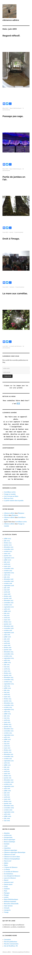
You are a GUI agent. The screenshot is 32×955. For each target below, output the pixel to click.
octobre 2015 (8, 656)
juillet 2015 (7, 662)
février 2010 (7, 801)
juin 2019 (7, 577)
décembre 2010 (8, 780)
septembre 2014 (9, 684)
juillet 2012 (7, 739)
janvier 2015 (7, 675)
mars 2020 (7, 566)
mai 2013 (6, 718)
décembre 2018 (8, 579)
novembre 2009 (9, 807)
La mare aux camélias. (15, 293)
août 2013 (7, 711)
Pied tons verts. (9, 498)
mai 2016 (7, 641)
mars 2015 (7, 671)
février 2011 (7, 775)
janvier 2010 (7, 803)
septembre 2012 (9, 735)
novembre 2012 (9, 731)
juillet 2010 (7, 790)
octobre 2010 (8, 784)
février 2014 (7, 699)
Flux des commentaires (11, 944)
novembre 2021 (9, 549)
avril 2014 (7, 694)
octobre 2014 (8, 681)
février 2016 (7, 647)
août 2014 (7, 686)
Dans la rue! (7, 861)
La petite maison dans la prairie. (14, 500)
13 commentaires (19, 287)
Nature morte (8, 884)
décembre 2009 (9, 805)
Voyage (6, 912)
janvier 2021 (7, 555)
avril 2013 (7, 720)
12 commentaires (18, 232)
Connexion (7, 939)
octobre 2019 (8, 570)
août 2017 (7, 609)
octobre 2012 (8, 733)
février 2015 (7, 673)
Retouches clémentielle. (11, 903)
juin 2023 (7, 540)
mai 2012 (7, 743)
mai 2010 (7, 795)
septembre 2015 (9, 658)
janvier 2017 (7, 624)
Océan (6, 886)
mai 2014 (7, 692)
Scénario (12, 287)
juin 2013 (7, 716)
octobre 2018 (8, 583)
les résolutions (8, 874)
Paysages (7, 893)
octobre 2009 (8, 810)
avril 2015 (7, 669)
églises (6, 863)
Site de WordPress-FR (11, 946)
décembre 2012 (8, 728)
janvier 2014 (7, 701)
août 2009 (7, 814)
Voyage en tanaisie (10, 494)
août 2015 (7, 660)
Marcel (6, 880)
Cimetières (7, 848)
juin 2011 (6, 767)
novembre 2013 (8, 705)
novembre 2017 (8, 602)
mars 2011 (7, 773)
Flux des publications (10, 941)
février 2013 (7, 724)
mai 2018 (7, 590)
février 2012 (7, 750)
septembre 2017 (9, 607)
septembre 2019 (9, 572)
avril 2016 (7, 643)
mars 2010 (7, 799)
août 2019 (7, 575)
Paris (5, 891)
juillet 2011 (7, 765)
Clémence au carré (9, 854)
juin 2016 (7, 639)
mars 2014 (7, 696)
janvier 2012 (7, 752)
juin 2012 (7, 741)
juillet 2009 (7, 816)
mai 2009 (7, 820)
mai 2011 (6, 769)
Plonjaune (21, 513)
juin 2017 (7, 613)
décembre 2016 (8, 626)
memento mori (8, 882)
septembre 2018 (9, 585)
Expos (6, 865)
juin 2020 (7, 562)
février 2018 (7, 596)
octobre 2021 (8, 551)
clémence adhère (10, 20)
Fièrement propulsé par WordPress (21, 952)
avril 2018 (7, 592)
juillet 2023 (7, 538)
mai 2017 (6, 615)
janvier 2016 (8, 649)
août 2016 (7, 634)
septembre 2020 (9, 558)
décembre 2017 (8, 600)
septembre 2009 (9, 812)
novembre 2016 (9, 628)
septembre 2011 (9, 760)
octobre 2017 (8, 605)
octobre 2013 (8, 707)
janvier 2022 (8, 545)
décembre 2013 (8, 703)
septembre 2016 (9, 632)
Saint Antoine (8, 906)
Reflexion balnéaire (10, 901)
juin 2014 (7, 690)
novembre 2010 (9, 782)
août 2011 (7, 763)
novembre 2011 (8, 756)
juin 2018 (7, 587)
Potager (6, 895)
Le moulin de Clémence (15, 346)
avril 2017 (7, 617)
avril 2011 (7, 771)
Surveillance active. (10, 492)
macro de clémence (10, 878)
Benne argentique (9, 839)
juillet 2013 (7, 713)
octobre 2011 (8, 758)
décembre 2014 (8, 677)
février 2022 (7, 543)
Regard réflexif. (11, 35)
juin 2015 (7, 664)
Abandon (7, 833)
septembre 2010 (9, 786)
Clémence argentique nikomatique (14, 852)
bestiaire (6, 844)
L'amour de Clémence (10, 867)
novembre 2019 (9, 568)
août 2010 (7, 788)
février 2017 (7, 622)
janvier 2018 (7, 598)
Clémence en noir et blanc (12, 856)
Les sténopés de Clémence (12, 876)
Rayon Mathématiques (15, 108)
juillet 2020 (7, 560)
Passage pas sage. (12, 116)
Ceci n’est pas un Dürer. (11, 496)
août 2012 (7, 737)
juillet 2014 (7, 688)
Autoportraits (8, 837)
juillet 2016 (7, 637)
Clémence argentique (10, 850)
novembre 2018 (9, 581)
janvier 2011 (7, 778)
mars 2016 (7, 645)
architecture (8, 835)
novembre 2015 (9, 654)
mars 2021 (7, 553)
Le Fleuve (7, 869)
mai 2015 (7, 666)
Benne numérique (9, 841)
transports (7, 910)
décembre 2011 (8, 754)
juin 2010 (7, 793)
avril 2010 (7, 797)
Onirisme (7, 888)
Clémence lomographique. (12, 859)
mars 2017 (7, 619)
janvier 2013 (7, 726)
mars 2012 (7, 748)
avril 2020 (7, 564)
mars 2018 (7, 594)
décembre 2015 (8, 652)
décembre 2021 (8, 547)
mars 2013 (7, 722)
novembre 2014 (9, 679)
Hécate (6, 515)
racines (11, 232)
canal (5, 846)
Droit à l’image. (11, 238)
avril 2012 (7, 746)
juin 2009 (7, 818)
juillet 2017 (7, 611)
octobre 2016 (8, 630)
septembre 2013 (9, 709)
